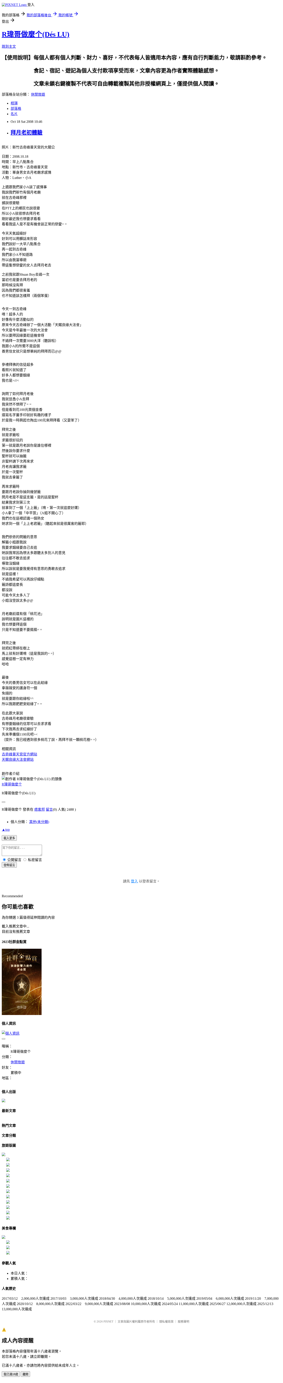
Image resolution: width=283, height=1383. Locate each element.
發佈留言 (9, 865)
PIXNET (108, 1321)
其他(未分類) (39, 822)
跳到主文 (9, 46)
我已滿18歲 (11, 1374)
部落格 (16, 108)
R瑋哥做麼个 (12, 784)
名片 (14, 114)
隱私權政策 (166, 1321)
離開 (25, 1374)
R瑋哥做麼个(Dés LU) (35, 34)
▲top (6, 829)
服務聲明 (183, 1321)
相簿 (14, 103)
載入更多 (9, 838)
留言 (49, 809)
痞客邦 (39, 809)
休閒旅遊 (38, 94)
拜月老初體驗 (26, 132)
